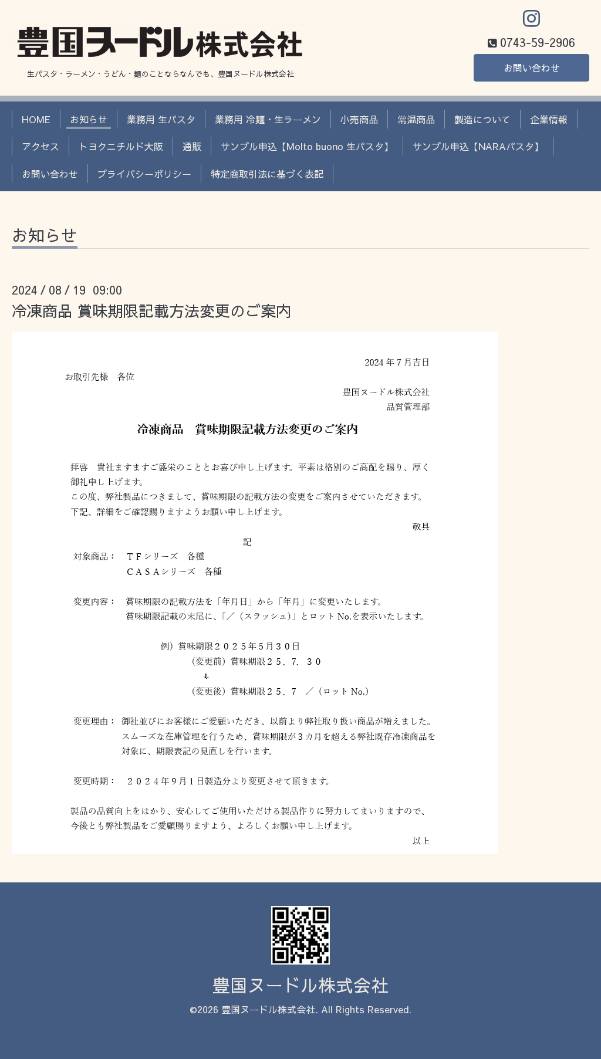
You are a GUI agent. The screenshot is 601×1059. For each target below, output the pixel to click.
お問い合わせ (532, 67)
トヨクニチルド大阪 (121, 146)
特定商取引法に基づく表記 (267, 173)
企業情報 (549, 119)
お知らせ (88, 119)
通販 (192, 146)
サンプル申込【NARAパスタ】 (478, 146)
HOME (36, 119)
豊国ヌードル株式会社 (300, 985)
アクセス (40, 146)
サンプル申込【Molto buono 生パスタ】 (307, 146)
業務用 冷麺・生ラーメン (268, 119)
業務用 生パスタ (161, 119)
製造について (482, 119)
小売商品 (359, 119)
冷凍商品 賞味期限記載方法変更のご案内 (151, 310)
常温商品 (416, 119)
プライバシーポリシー (144, 173)
